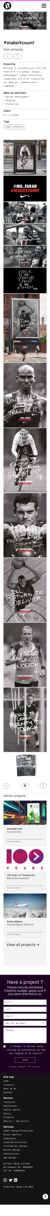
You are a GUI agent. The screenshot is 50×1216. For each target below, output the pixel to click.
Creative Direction (15, 1142)
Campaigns (9, 1139)
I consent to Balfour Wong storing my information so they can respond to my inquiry (26, 1049)
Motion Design (11, 1150)
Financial (9, 1102)
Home (6, 1081)
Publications (11, 1154)
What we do (9, 1089)
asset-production (14, 127)
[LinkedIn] (15, 1180)
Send (25, 1060)
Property (8, 1117)
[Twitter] (10, 1180)
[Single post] (25, 823)
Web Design (9, 1158)
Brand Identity (12, 1135)
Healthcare (10, 1106)
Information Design (15, 1146)
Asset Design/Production (18, 1131)
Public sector (11, 1110)
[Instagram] (5, 1179)
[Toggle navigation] (44, 5)
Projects (8, 1085)
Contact (8, 1093)
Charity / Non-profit (16, 1121)
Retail (7, 1114)
